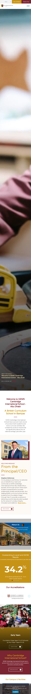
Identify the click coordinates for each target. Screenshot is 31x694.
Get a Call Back (16, 1)
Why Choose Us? (6, 381)
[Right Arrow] (29, 596)
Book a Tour (26, 1)
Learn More (14, 543)
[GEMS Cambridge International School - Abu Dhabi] (7, 5)
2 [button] (14, 580)
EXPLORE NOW (14, 669)
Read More (6, 508)
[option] (15, 200)
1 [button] (12, 580)
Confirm (15, 691)
